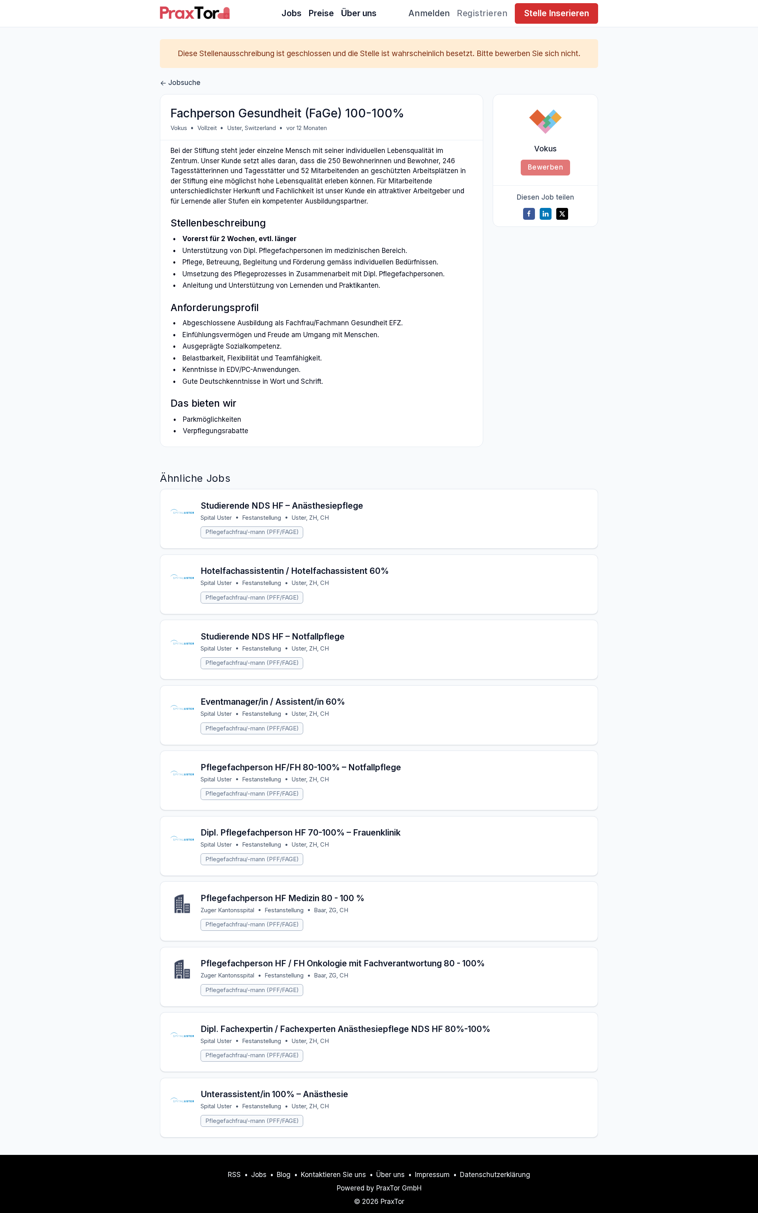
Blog (284, 1175)
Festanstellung (261, 517)
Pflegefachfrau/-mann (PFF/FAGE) (252, 532)
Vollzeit (207, 128)
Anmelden (429, 13)
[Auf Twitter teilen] (562, 214)
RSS (234, 1175)
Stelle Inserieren (556, 13)
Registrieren (482, 13)
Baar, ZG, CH (331, 910)
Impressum (432, 1175)
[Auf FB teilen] (529, 214)
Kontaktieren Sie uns (333, 1175)
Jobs (291, 13)
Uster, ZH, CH (310, 517)
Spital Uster (216, 517)
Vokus (179, 128)
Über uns (359, 13)
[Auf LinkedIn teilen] (546, 214)
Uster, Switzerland (251, 128)
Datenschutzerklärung (495, 1175)
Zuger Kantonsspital (227, 910)
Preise (321, 13)
